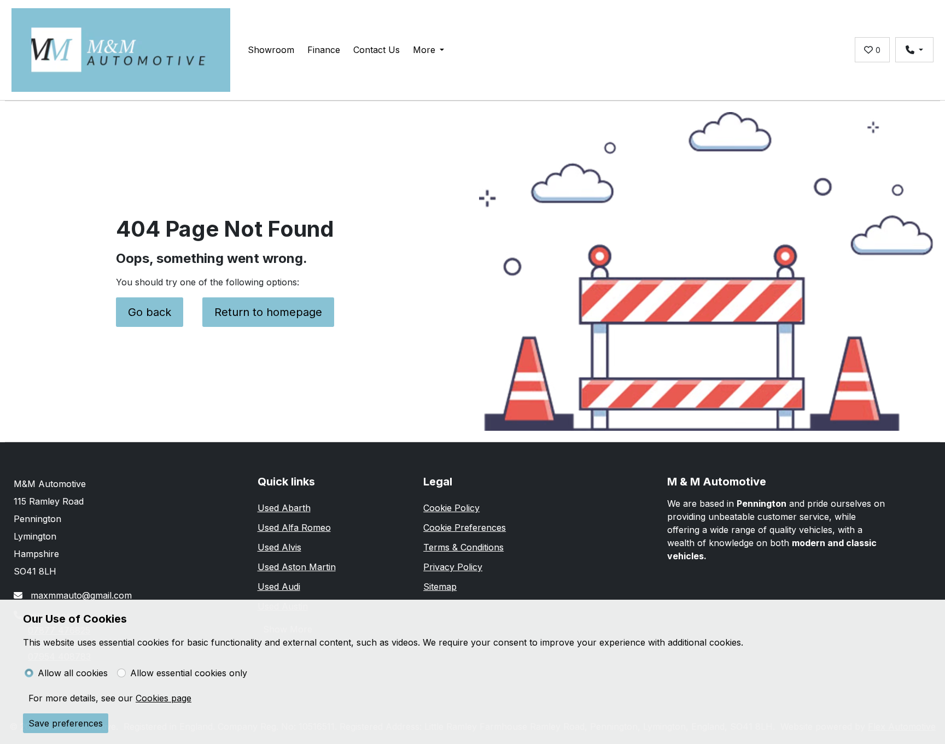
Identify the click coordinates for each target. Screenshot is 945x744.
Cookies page (163, 698)
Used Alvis (279, 547)
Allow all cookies (73, 672)
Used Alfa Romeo (294, 527)
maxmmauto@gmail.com (80, 595)
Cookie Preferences (464, 527)
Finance (323, 49)
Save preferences (65, 723)
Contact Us (376, 49)
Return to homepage (268, 312)
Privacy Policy (452, 566)
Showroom (271, 49)
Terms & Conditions (463, 547)
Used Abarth (284, 507)
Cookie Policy (451, 507)
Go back (149, 312)
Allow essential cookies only (188, 672)
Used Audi (279, 586)
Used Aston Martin (297, 566)
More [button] (424, 49)
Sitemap (440, 586)
